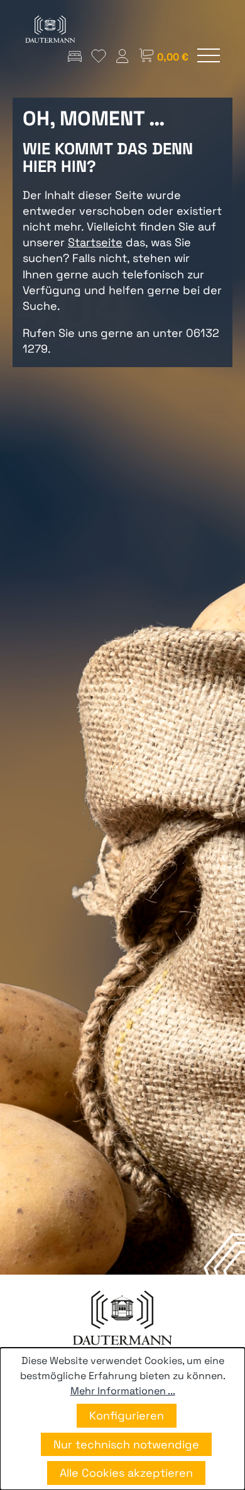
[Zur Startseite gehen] (50, 29)
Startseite (95, 242)
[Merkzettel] (98, 55)
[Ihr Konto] (122, 55)
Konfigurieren (126, 1415)
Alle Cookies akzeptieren (126, 1472)
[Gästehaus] (74, 55)
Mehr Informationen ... (122, 1390)
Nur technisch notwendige (126, 1444)
